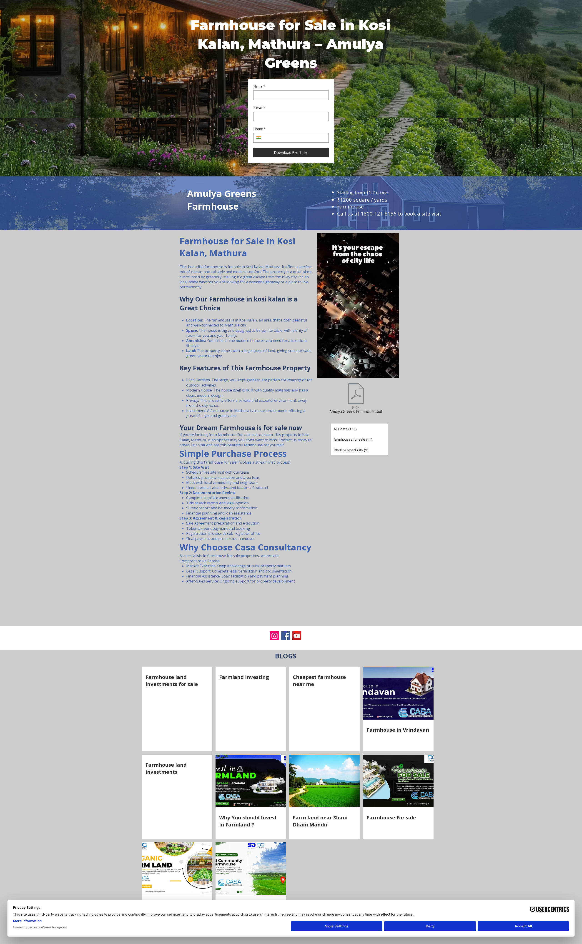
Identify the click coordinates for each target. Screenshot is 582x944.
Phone (259, 129)
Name (259, 86)
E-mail (259, 107)
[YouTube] (296, 635)
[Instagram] (274, 635)
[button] (393, 373)
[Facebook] (285, 635)
